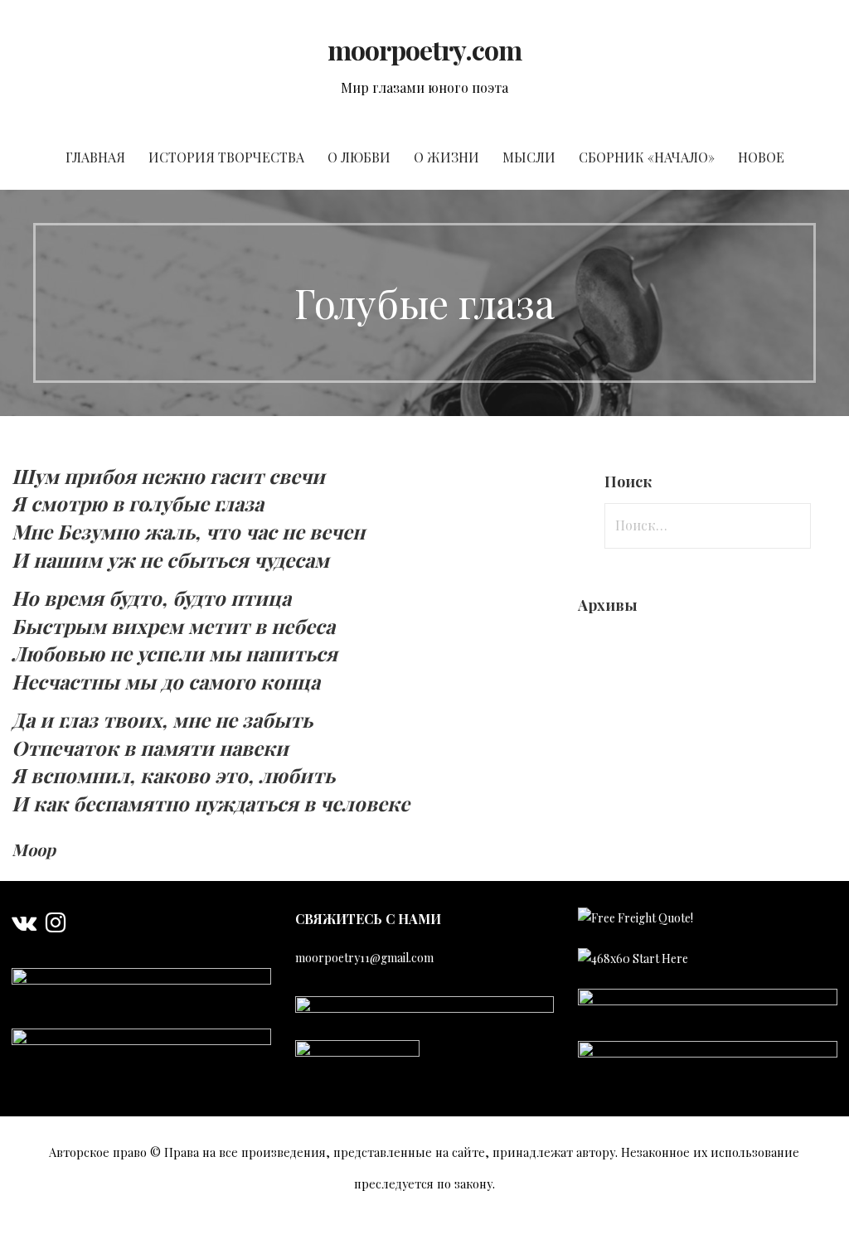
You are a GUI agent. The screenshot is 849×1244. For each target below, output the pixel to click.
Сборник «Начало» (647, 157)
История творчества (226, 157)
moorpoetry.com (424, 49)
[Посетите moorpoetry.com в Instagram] (55, 926)
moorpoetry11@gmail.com (364, 958)
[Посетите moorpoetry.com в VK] (24, 926)
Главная (95, 157)
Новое (761, 157)
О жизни (446, 157)
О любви (359, 157)
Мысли (528, 157)
